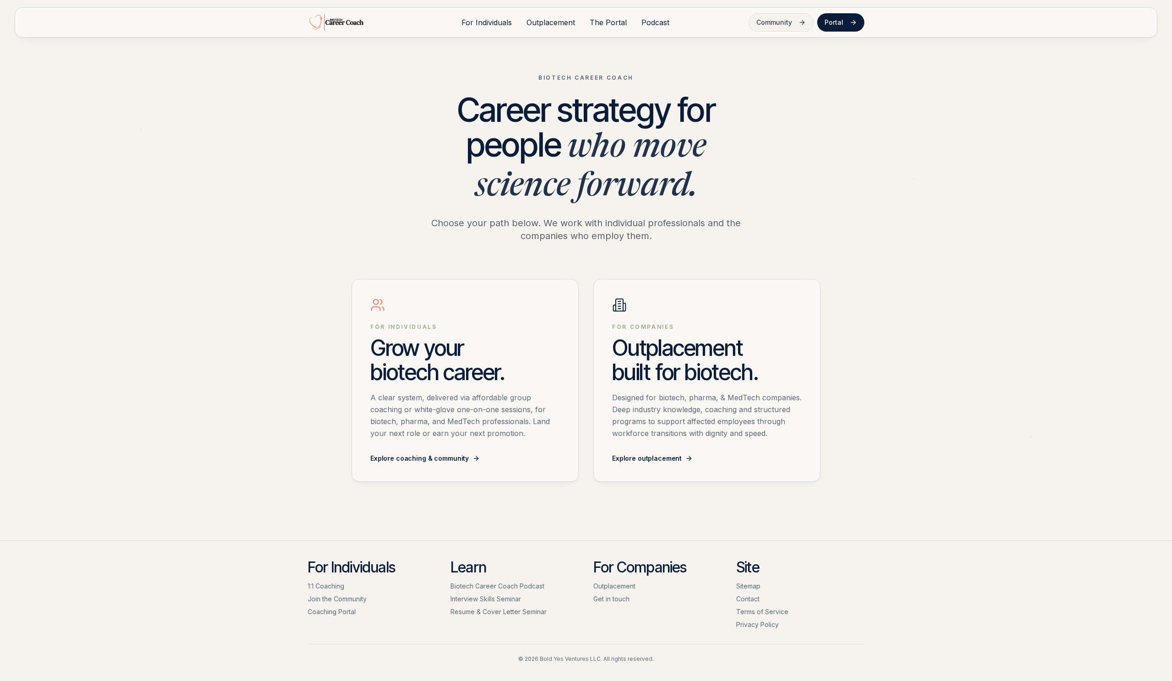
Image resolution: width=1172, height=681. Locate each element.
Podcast (655, 22)
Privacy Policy (757, 624)
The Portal (608, 22)
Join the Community (337, 599)
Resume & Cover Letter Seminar (498, 612)
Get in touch (611, 599)
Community (774, 22)
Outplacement (550, 22)
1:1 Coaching (326, 586)
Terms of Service (762, 612)
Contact (748, 599)
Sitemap (748, 586)
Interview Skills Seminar (485, 599)
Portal (834, 22)
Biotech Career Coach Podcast (497, 586)
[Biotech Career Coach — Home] (336, 22)
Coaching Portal (332, 612)
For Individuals (486, 22)
